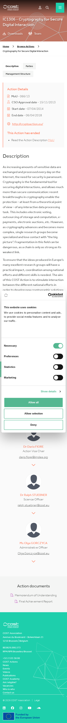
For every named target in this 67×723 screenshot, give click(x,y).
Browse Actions (25, 46)
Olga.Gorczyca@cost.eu (33, 553)
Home (6, 46)
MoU (51, 140)
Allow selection (33, 413)
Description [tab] (12, 66)
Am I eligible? (9, 682)
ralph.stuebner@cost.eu (33, 505)
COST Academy (11, 678)
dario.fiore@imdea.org (33, 457)
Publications (9, 675)
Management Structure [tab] (18, 73)
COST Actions (10, 661)
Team (37, 33)
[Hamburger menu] (60, 8)
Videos (6, 672)
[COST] (11, 7)
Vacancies (8, 685)
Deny (33, 424)
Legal (37, 700)
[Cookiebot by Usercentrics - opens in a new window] (48, 295)
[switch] (58, 356)
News (6, 665)
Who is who (9, 689)
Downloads (15, 33)
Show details (48, 391)
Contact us (8, 692)
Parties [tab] (29, 66)
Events (6, 668)
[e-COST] (40, 7)
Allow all (33, 402)
